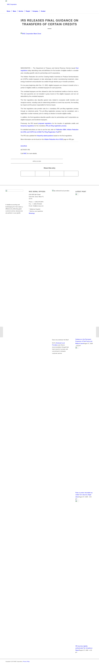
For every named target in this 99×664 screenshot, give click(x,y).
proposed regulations (45, 123)
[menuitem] (9, 11)
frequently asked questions (45, 136)
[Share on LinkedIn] (57, 173)
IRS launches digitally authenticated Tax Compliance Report (83, 648)
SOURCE (24, 146)
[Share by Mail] (71, 173)
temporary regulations (27, 126)
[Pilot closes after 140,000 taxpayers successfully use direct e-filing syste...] (1, 332)
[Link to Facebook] (92, 4)
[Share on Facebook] (28, 173)
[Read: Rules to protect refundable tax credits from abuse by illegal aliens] (77, 348)
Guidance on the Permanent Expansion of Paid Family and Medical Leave (83, 341)
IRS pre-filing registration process (56, 126)
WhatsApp (32, 213)
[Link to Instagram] (89, 4)
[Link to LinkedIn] (86, 4)
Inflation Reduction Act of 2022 (53, 139)
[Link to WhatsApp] (83, 4)
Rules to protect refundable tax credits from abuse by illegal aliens (84, 495)
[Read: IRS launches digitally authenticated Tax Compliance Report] (77, 501)
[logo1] (11, 4)
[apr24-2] (49, 48)
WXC (25, 153)
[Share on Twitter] (42, 173)
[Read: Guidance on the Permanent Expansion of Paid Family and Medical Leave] (77, 194)
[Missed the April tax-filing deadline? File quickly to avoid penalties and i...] (97, 332)
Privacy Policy (26, 661)
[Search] (92, 11)
